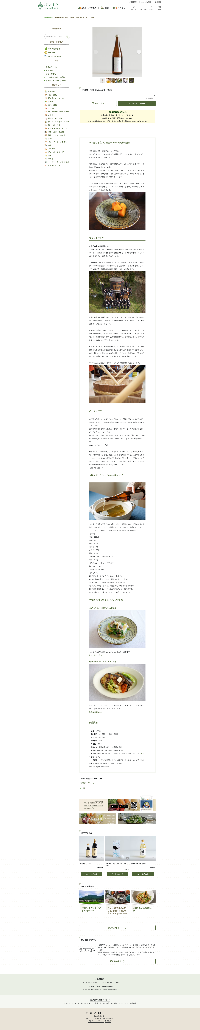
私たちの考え (115, 961)
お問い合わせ (107, 986)
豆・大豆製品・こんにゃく (58, 128)
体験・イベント (54, 165)
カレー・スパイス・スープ (58, 122)
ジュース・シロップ (56, 152)
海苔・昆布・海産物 (56, 132)
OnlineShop (48, 17)
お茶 (50, 145)
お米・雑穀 (52, 105)
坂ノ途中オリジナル (56, 98)
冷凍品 (50, 159)
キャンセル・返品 (112, 982)
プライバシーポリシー (96, 1021)
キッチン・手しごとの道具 (58, 162)
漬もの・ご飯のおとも (57, 135)
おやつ (50, 138)
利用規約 (108, 1021)
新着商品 (51, 52)
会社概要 (158, 2)
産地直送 (49, 70)
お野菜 (50, 101)
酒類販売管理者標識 (110, 990)
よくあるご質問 (93, 986)
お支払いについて (98, 982)
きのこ (50, 115)
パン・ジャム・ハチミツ (57, 142)
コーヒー (51, 149)
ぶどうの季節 (51, 74)
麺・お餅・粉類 (54, 125)
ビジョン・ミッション (71, 1003)
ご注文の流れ (86, 982)
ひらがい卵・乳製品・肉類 (58, 112)
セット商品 (52, 95)
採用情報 (133, 1003)
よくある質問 (146, 2)
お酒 (83, 788)
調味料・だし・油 (61, 17)
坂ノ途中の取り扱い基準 (108, 1003)
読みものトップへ (115, 928)
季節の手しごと (52, 67)
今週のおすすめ (54, 49)
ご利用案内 (133, 2)
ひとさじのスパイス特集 (55, 77)
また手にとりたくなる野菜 (56, 80)
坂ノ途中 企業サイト (99, 1000)
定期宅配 (51, 91)
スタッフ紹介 (123, 1003)
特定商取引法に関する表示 (92, 990)
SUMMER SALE (54, 56)
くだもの (51, 108)
